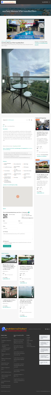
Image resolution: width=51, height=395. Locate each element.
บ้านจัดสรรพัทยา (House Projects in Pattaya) (5, 364)
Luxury (28, 339)
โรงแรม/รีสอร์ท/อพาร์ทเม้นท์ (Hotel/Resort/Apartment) (5, 386)
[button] (18, 197)
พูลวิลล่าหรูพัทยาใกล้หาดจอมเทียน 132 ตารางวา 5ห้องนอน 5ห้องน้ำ (18, 347)
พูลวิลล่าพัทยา (29, 345)
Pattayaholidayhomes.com (45, 391)
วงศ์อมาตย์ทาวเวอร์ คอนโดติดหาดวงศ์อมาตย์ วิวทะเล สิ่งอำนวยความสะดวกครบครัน (26, 302)
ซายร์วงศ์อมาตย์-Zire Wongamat (5, 346)
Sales (28, 342)
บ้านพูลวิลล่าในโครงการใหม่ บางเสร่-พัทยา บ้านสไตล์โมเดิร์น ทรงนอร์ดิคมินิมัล (19, 381)
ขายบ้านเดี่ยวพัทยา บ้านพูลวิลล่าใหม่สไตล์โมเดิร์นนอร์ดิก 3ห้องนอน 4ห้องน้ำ (19, 366)
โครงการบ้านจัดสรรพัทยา (31, 346)
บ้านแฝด (3, 378)
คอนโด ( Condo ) (8, 41)
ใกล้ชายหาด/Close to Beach (27, 178)
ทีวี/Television (26, 167)
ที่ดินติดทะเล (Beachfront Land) (5, 355)
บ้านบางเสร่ (29, 343)
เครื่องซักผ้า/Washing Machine (7, 174)
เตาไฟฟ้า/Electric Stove (27, 174)
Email (19, 220)
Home (2, 41)
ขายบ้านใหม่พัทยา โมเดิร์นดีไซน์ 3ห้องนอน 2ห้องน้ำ (19, 371)
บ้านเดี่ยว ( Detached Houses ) (6, 372)
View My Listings (12, 214)
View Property (9, 261)
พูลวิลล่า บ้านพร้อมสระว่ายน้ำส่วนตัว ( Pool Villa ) (6, 376)
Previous (3, 81)
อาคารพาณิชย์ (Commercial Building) (5, 382)
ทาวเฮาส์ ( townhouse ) (6, 349)
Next (48, 81)
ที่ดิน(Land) (3, 351)
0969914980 (45, 2)
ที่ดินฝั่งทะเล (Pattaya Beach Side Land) (6, 359)
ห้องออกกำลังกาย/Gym (27, 170)
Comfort (28, 337)
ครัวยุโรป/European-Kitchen (7, 164)
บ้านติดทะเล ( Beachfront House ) (5, 368)
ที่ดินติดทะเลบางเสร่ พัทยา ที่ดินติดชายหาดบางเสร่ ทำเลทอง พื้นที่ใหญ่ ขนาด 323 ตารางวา (19, 341)
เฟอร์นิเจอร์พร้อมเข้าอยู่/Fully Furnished (7, 178)
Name (4, 220)
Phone (4, 226)
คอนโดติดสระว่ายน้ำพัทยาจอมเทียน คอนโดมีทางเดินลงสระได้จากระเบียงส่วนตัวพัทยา (26, 268)
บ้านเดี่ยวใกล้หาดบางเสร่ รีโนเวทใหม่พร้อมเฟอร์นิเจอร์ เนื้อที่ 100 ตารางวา (19, 359)
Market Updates (30, 340)
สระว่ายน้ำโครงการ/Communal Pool (17, 170)
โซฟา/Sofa (16, 177)
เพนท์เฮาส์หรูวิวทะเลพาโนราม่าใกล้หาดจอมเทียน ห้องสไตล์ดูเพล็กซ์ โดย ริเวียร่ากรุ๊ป (19, 353)
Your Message (5, 231)
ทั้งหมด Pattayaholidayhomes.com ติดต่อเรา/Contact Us (15, 212)
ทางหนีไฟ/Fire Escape (8, 167)
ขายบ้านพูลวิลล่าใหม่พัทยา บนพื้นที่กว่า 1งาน (19, 375)
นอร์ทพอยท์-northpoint (7, 348)
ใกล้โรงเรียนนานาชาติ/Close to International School (7, 181)
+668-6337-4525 (29, 215)
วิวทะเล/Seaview (7, 170)
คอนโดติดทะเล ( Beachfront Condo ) (6, 341)
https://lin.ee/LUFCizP (17, 146)
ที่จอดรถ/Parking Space (17, 167)
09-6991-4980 (26, 214)
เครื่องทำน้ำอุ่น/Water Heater (17, 174)
